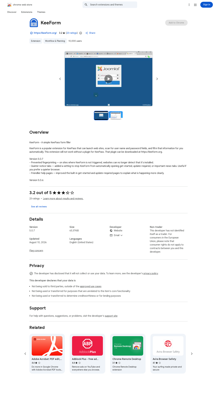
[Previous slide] (60, 79)
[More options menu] (189, 5)
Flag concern (36, 250)
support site (111, 315)
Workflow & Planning (55, 41)
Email (116, 235)
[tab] (12, 12)
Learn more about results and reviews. (63, 198)
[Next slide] (157, 79)
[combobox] (113, 4)
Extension (35, 41)
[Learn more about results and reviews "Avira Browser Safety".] (159, 362)
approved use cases (90, 286)
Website (118, 230)
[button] (195, 5)
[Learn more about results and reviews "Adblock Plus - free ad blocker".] (79, 362)
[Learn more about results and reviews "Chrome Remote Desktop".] (119, 362)
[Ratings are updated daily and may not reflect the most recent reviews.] (81, 33)
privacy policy (150, 273)
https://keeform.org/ (45, 33)
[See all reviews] (39, 206)
